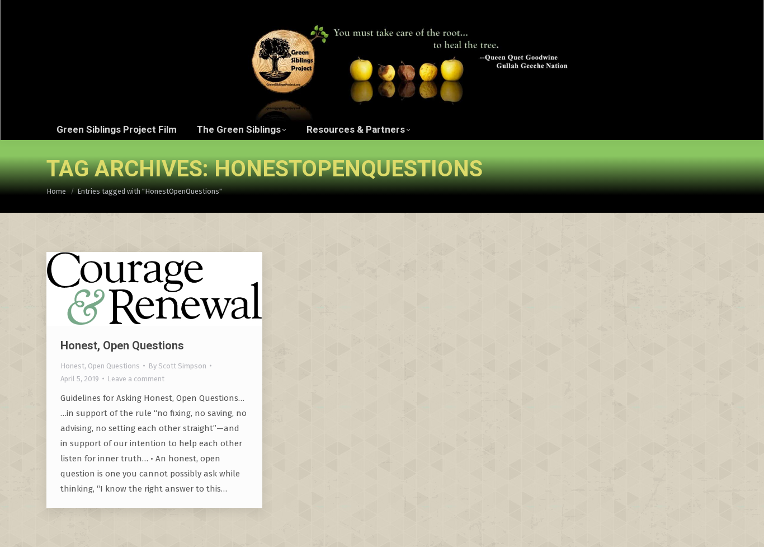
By (177, 366)
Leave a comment (135, 379)
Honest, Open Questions (122, 345)
